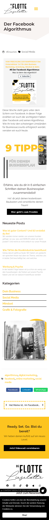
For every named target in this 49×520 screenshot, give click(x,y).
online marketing (25, 378)
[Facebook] (7, 485)
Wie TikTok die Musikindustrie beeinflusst (24, 250)
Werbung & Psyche (13, 266)
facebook (10, 378)
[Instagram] (14, 485)
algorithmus (11, 375)
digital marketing (28, 375)
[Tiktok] (20, 485)
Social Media (28, 51)
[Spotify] (27, 485)
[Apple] (33, 485)
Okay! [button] (24, 515)
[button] (13, 509)
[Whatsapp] (39, 485)
